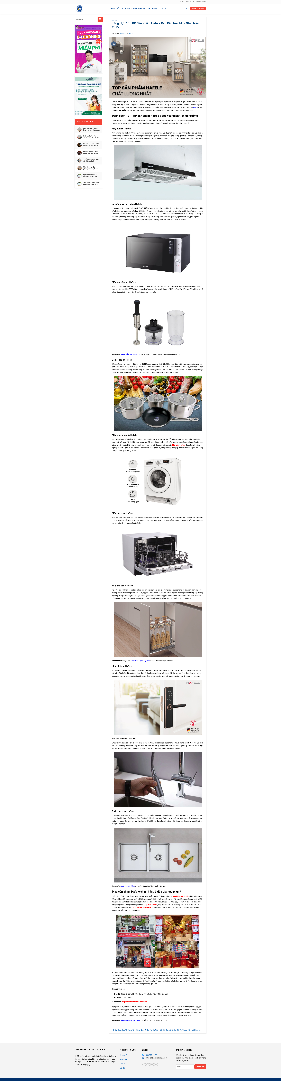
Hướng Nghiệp (139, 8)
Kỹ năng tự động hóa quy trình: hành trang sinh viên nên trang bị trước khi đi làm (91, 152)
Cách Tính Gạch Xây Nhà (140, 661)
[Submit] (100, 19)
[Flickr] (156, 1064)
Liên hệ (122, 1068)
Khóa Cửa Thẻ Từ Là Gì (130, 354)
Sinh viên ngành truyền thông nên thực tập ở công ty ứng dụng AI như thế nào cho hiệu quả (91, 183)
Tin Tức (114, 20)
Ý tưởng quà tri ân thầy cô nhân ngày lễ (91, 160)
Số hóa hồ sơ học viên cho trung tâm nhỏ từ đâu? (91, 145)
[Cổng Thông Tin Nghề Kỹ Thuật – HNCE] (90, 9)
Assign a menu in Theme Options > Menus (193, 2)
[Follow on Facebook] (144, 1064)
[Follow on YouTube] (152, 1064)
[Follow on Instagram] (148, 1064)
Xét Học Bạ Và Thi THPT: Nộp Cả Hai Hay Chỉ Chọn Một (91, 137)
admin (131, 33)
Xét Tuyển (152, 8)
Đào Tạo (126, 8)
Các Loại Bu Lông (128, 886)
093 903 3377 (151, 1055)
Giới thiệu (123, 1059)
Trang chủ (114, 8)
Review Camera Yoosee (130, 1020)
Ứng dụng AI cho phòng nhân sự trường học (91, 168)
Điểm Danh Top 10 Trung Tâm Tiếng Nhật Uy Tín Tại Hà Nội (135, 1030)
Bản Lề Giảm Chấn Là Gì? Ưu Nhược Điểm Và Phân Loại (181, 1030)
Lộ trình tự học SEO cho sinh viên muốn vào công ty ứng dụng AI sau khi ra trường (91, 176)
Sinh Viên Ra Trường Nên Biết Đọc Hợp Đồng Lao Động (91, 129)
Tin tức (163, 8)
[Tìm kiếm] (186, 8)
